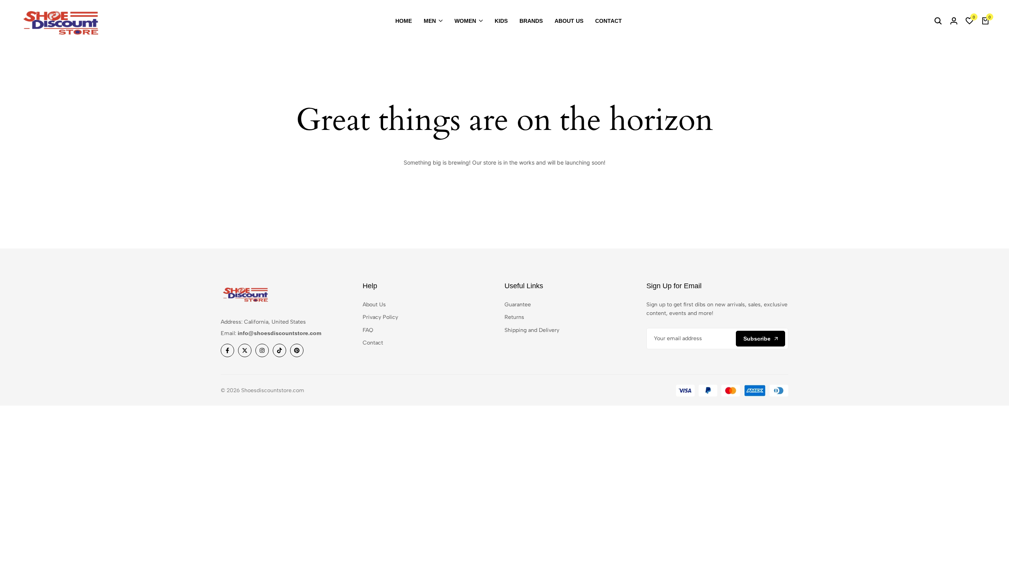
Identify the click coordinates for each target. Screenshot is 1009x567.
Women (465, 21)
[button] (969, 21)
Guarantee (517, 304)
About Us (569, 21)
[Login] (954, 21)
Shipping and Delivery (531, 330)
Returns (514, 317)
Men (430, 21)
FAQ (368, 330)
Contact (608, 21)
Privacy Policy (380, 317)
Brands (531, 21)
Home (403, 21)
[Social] (227, 350)
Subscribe (757, 338)
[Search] (938, 21)
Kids (501, 21)
